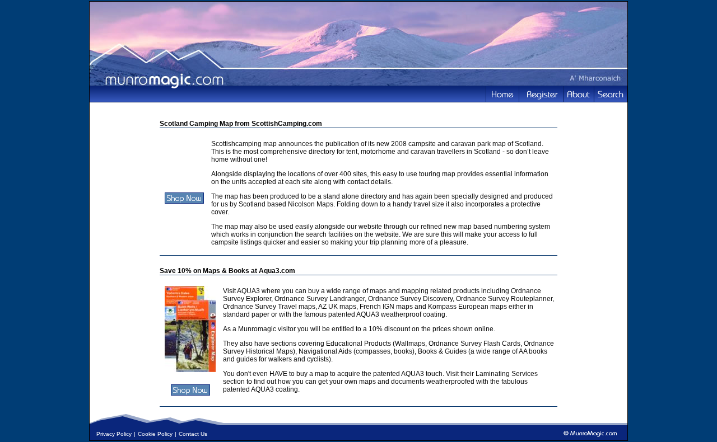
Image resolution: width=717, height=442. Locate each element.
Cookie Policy (155, 434)
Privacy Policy (114, 434)
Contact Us (193, 434)
